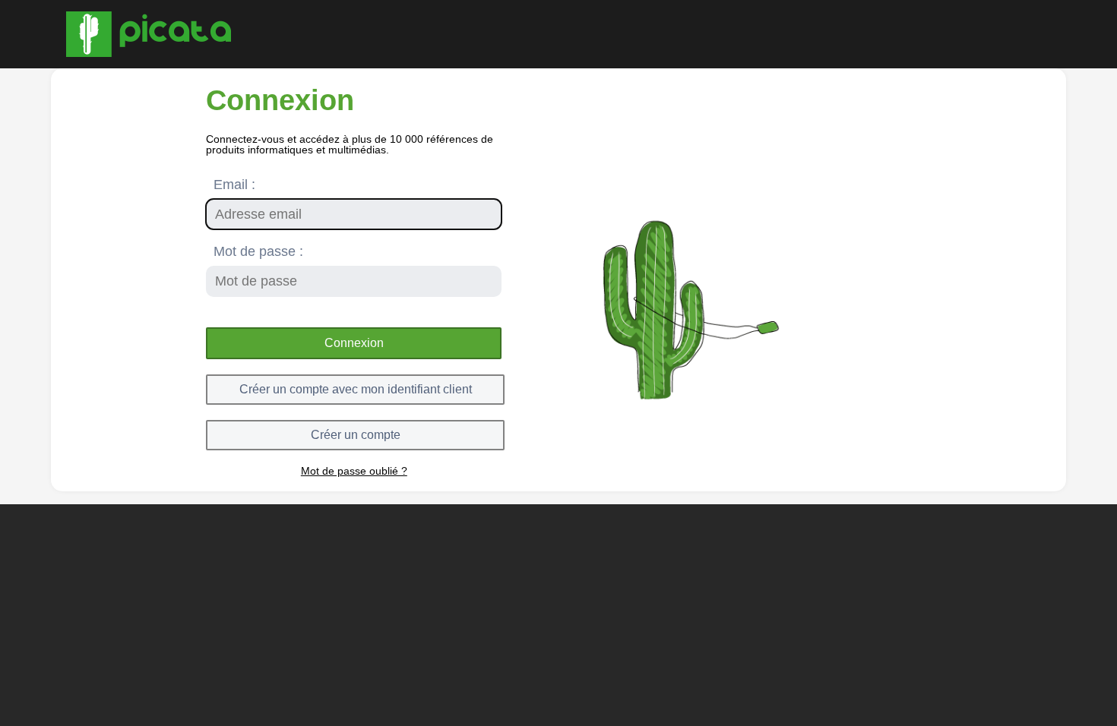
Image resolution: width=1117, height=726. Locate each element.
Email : (234, 184)
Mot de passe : (258, 251)
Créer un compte (355, 434)
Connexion (354, 342)
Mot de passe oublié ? (354, 471)
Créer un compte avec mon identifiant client (355, 389)
